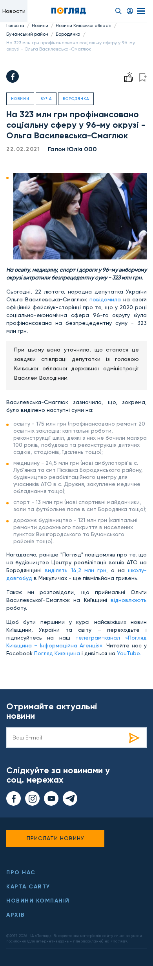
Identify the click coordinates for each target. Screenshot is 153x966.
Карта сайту (28, 886)
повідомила (105, 299)
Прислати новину (55, 838)
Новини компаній (38, 900)
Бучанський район (27, 34)
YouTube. (129, 653)
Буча (46, 98)
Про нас (21, 872)
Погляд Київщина (58, 653)
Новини (40, 25)
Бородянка (68, 34)
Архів (15, 915)
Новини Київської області (83, 25)
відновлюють (129, 600)
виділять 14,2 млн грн (75, 570)
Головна (15, 25)
